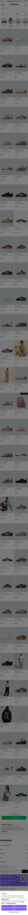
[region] (14, 903)
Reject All (14, 909)
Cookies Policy (5, 899)
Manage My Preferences (14, 912)
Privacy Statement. (11, 903)
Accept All (14, 906)
